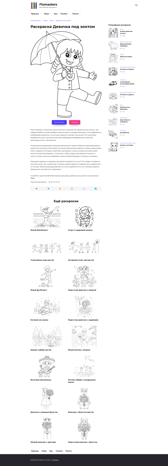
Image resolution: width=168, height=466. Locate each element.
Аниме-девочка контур (126, 32)
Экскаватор (124, 132)
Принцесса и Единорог (125, 108)
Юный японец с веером (79, 350)
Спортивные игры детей (42, 260)
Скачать (74, 122)
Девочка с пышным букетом (44, 412)
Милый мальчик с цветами (43, 442)
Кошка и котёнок (126, 145)
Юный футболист (39, 290)
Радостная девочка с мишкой (82, 290)
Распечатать (59, 122)
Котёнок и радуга (127, 94)
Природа (35, 14)
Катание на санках (39, 320)
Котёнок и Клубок (127, 69)
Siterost (55, 460)
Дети (33, 178)
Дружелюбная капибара (125, 45)
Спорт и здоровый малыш (80, 230)
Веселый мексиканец (41, 380)
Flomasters (48, 4)
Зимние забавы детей (41, 350)
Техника (63, 14)
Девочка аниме (126, 57)
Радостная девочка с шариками (83, 320)
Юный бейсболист (39, 230)
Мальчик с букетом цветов (81, 412)
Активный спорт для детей (81, 260)
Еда (55, 14)
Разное (76, 14)
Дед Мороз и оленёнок (125, 121)
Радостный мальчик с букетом (82, 442)
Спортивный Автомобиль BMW (127, 83)
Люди (46, 14)
